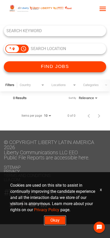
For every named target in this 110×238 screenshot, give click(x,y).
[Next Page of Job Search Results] (99, 116)
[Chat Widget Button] (99, 227)
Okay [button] (55, 220)
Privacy (12, 171)
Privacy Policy (46, 209)
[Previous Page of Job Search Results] (89, 116)
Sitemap (12, 167)
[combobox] (52, 30)
